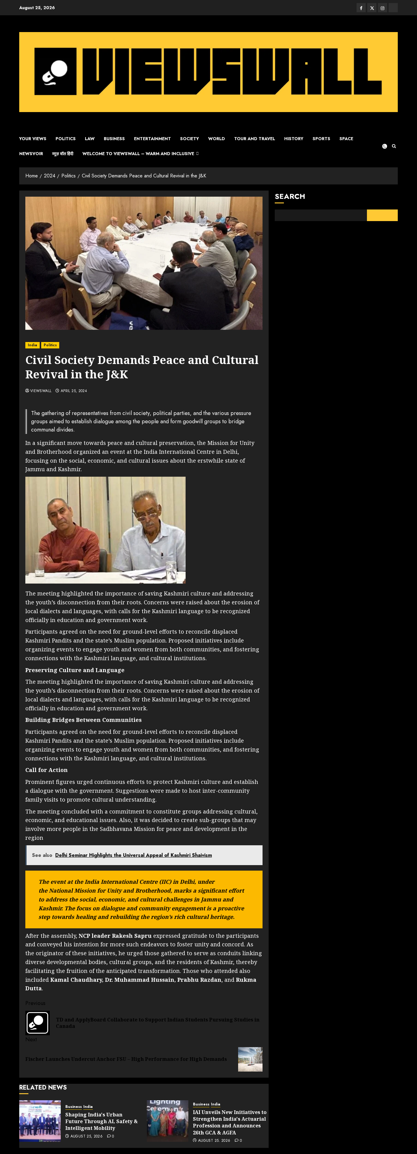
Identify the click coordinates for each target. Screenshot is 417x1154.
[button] (394, 146)
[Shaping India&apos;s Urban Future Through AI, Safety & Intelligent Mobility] (40, 1121)
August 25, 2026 (87, 1136)
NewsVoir (31, 154)
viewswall (40, 391)
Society (189, 139)
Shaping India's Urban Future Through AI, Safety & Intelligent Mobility (101, 1121)
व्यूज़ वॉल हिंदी (62, 154)
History (293, 139)
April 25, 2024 (74, 391)
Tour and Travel (254, 139)
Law (90, 139)
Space (346, 139)
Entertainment (152, 139)
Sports (321, 139)
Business (114, 139)
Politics (66, 139)
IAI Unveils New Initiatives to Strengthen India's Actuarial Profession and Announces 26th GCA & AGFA (230, 1122)
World (216, 139)
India (32, 345)
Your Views (32, 139)
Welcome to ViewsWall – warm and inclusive (138, 154)
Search (290, 196)
